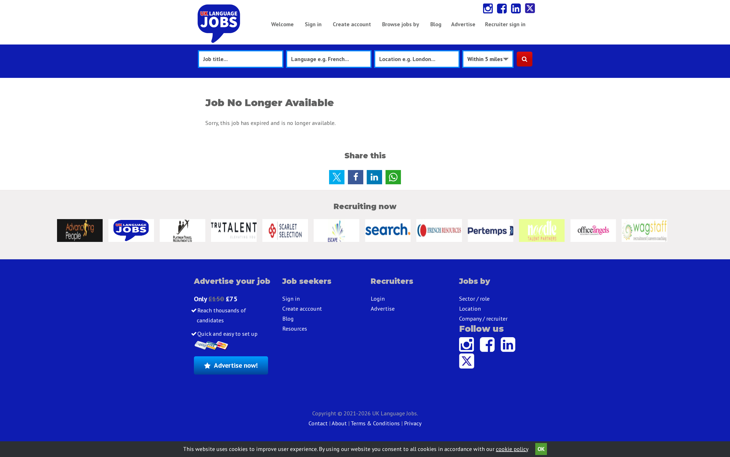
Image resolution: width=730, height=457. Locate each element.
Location (470, 308)
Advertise (463, 24)
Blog (435, 24)
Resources (294, 328)
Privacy (412, 423)
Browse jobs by (400, 24)
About (339, 423)
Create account (352, 24)
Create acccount (302, 308)
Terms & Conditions (375, 423)
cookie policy (512, 449)
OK (541, 449)
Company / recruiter (483, 318)
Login (378, 298)
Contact (319, 423)
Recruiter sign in (505, 24)
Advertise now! (236, 365)
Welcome (282, 24)
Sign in (313, 24)
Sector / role (474, 298)
